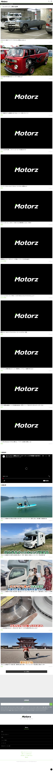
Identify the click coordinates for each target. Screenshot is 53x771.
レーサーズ (3, 743)
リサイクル (11, 708)
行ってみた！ (33, 710)
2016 (12, 710)
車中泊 (22, 708)
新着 (2, 731)
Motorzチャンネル (5, 745)
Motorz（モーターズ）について (26, 752)
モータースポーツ (13, 707)
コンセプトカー (32, 708)
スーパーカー (3, 710)
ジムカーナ (16, 710)
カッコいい (7, 708)
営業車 (22, 707)
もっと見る (26, 671)
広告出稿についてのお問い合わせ (26, 755)
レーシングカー (27, 707)
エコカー (5, 707)
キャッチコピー (33, 707)
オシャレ (2, 708)
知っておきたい (45, 708)
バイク (15, 708)
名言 (37, 707)
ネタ (48, 707)
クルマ (2, 297)
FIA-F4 (28, 710)
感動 (43, 707)
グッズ (41, 710)
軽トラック (18, 707)
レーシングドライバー (22, 710)
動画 (46, 707)
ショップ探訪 (4, 740)
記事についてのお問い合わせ (26, 753)
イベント (37, 710)
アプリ (19, 708)
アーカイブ (38, 708)
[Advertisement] (26, 687)
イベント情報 (8, 710)
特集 (1, 78)
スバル (40, 707)
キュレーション (26, 708)
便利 (51, 707)
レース (44, 710)
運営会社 (26, 757)
